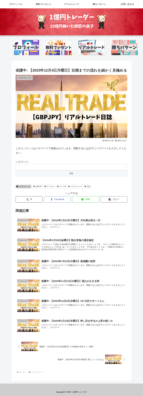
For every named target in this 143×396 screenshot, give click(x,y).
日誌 (88, 186)
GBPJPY (39, 186)
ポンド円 (62, 186)
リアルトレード (24, 186)
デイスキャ (51, 186)
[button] (114, 199)
